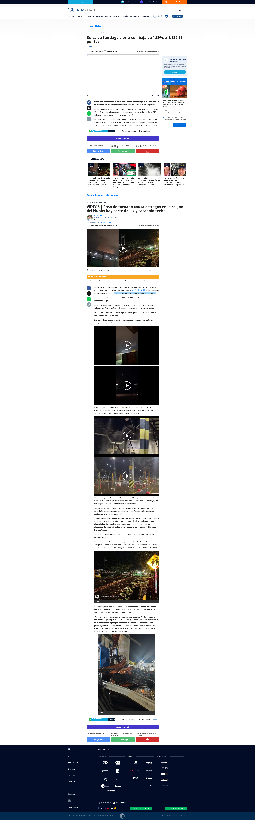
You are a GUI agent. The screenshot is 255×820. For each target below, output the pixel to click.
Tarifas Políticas (73, 807)
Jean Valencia (98, 215)
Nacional (79, 16)
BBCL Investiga (134, 16)
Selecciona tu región (77, 2)
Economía (99, 16)
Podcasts (71, 16)
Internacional (89, 16)
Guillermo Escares (106, 223)
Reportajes (72, 794)
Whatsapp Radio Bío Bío (177, 808)
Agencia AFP (93, 46)
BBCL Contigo (146, 16)
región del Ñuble (139, 290)
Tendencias (116, 16)
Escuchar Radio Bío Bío (175, 2)
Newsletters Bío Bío (131, 2)
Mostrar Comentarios (123, 138)
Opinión (125, 16)
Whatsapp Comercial (142, 808)
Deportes (108, 16)
